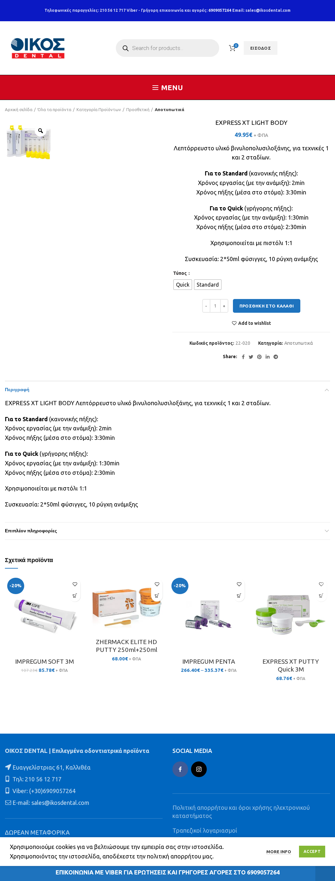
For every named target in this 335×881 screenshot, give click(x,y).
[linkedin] (268, 357)
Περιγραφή (17, 389)
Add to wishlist (254, 323)
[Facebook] (243, 357)
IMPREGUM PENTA (208, 661)
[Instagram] (199, 769)
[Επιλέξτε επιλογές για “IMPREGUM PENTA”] (239, 596)
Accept (312, 851)
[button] (74, 596)
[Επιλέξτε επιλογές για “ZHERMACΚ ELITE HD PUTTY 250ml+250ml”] (157, 596)
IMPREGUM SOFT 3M (44, 661)
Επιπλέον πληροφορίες (31, 531)
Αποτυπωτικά (169, 109)
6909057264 (219, 10)
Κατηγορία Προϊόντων (99, 109)
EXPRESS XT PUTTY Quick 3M (290, 665)
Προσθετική (138, 109)
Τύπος (180, 273)
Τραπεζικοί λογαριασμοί (204, 830)
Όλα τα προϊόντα (54, 109)
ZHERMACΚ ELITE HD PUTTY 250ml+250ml (126, 646)
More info (278, 851)
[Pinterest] (259, 357)
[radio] (183, 285)
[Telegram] (276, 357)
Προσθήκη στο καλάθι (266, 306)
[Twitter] (251, 357)
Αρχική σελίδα (18, 109)
